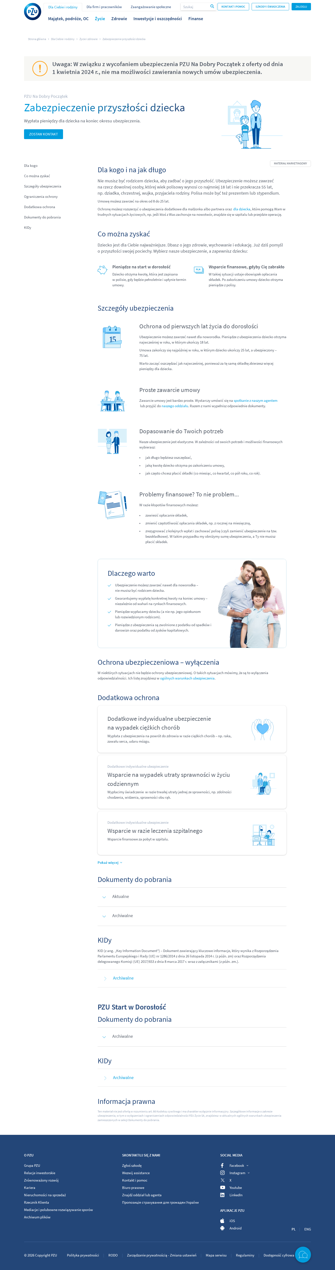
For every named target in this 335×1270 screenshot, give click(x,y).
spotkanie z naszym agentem (255, 400)
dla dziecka (241, 209)
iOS (232, 1220)
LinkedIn (236, 1195)
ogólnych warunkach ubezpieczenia (187, 678)
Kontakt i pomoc (233, 6)
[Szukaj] (212, 7)
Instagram (237, 1172)
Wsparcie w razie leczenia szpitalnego (155, 831)
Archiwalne (123, 978)
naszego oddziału (175, 406)
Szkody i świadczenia (270, 6)
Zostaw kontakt (43, 134)
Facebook (237, 1165)
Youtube (236, 1187)
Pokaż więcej (108, 862)
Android (236, 1228)
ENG (307, 1229)
